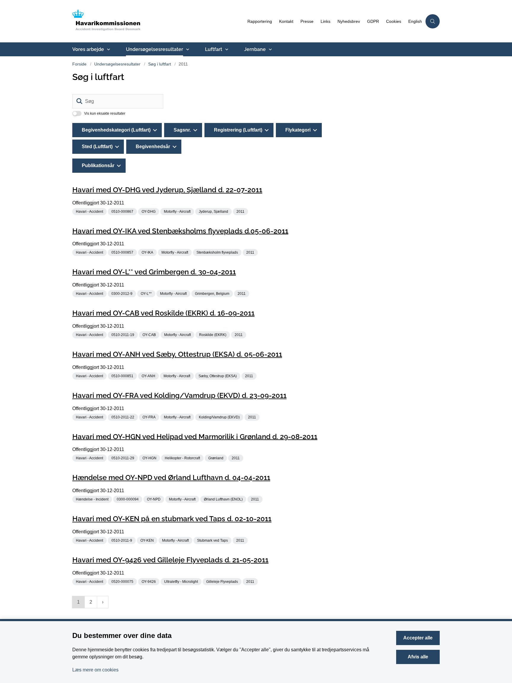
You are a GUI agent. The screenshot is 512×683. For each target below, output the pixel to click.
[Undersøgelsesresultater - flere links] (187, 49)
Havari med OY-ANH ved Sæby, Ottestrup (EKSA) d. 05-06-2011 (177, 354)
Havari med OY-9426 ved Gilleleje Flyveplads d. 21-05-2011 (170, 560)
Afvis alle (418, 656)
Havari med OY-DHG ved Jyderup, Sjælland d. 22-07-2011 (167, 189)
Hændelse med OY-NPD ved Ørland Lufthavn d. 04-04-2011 (171, 477)
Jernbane (255, 49)
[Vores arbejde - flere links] (108, 49)
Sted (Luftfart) (97, 146)
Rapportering (259, 21)
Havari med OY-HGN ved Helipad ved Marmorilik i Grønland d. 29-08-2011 (194, 436)
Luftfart (213, 49)
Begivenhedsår (153, 146)
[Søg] (79, 101)
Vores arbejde (88, 49)
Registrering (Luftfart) (238, 129)
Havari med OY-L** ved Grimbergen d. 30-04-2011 (154, 272)
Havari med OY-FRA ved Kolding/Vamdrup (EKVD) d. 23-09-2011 (179, 395)
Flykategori (298, 129)
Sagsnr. (182, 129)
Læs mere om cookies (95, 669)
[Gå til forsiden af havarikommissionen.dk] (158, 21)
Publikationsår (98, 165)
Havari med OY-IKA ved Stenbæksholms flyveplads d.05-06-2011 (180, 230)
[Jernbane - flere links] (269, 49)
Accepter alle (418, 637)
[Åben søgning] (432, 21)
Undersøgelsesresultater (154, 49)
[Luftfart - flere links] (226, 49)
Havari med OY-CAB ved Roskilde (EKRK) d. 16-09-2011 (163, 313)
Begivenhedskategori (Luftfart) (116, 129)
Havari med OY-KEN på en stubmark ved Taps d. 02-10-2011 (171, 518)
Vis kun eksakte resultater (104, 113)
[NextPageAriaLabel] (102, 602)
